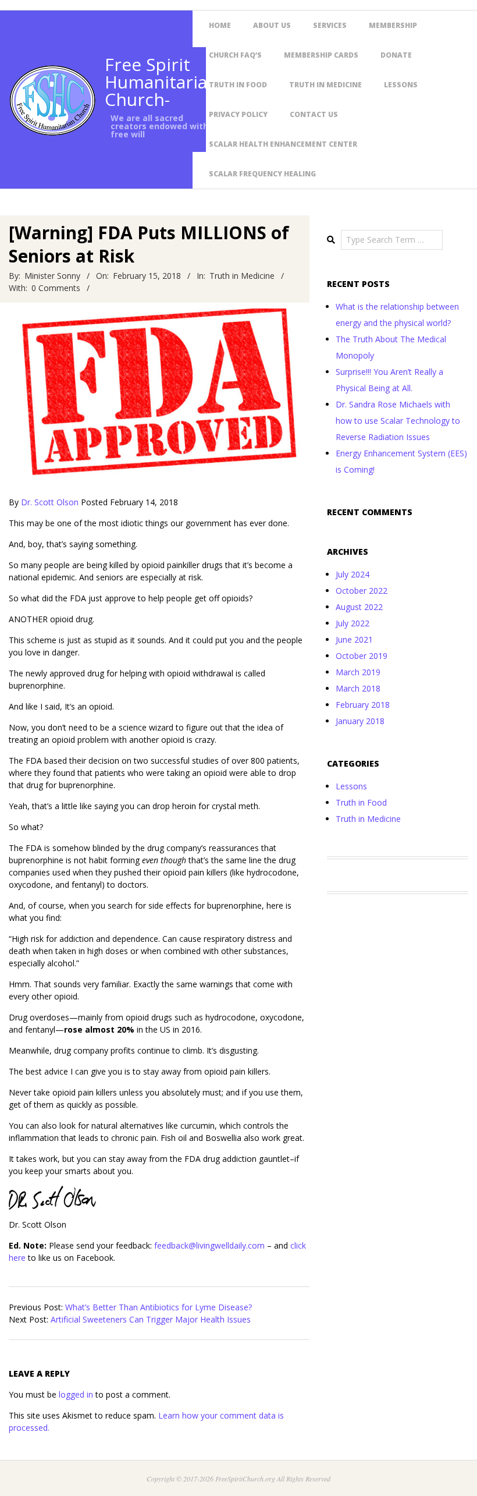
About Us (272, 25)
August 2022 (359, 606)
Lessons (401, 85)
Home (220, 25)
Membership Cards (321, 55)
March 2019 (358, 672)
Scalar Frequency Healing (262, 174)
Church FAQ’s (235, 55)
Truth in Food (238, 85)
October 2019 (361, 655)
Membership (393, 25)
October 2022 (361, 590)
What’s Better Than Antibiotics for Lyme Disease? (158, 1307)
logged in (76, 1394)
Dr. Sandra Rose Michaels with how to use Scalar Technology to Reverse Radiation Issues (398, 420)
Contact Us (314, 114)
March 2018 (358, 688)
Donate (396, 55)
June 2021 (354, 639)
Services (330, 25)
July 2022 (352, 623)
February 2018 (363, 704)
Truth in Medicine (325, 85)
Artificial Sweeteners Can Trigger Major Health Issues (151, 1319)
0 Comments (55, 287)
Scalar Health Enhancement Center (283, 144)
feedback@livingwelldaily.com (209, 1245)
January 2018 (360, 720)
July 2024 (352, 574)
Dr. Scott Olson (50, 502)
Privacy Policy (238, 114)
